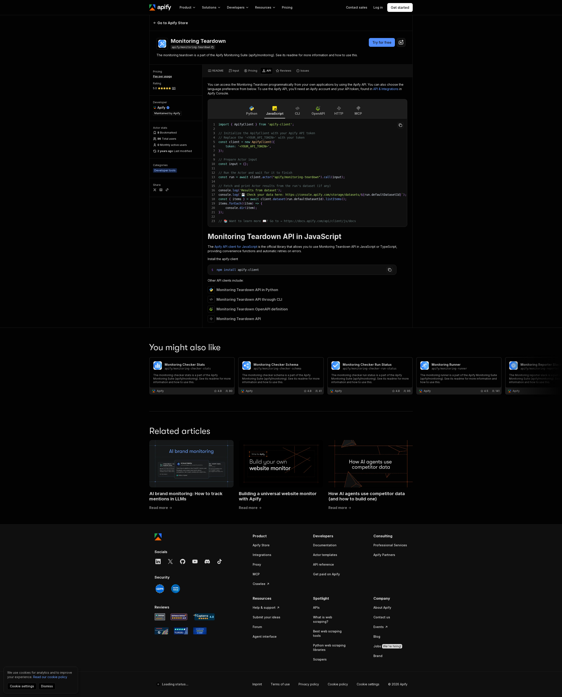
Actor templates (325, 555)
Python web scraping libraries (329, 647)
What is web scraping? (322, 619)
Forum (257, 627)
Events (378, 627)
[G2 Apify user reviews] (162, 630)
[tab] (215, 70)
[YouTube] (194, 561)
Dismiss (47, 686)
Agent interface (265, 636)
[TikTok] (219, 561)
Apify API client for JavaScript (235, 246)
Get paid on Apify (326, 574)
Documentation (325, 545)
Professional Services (390, 545)
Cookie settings (368, 684)
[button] (270, 536)
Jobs (387, 646)
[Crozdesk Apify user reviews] (200, 630)
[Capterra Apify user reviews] (204, 616)
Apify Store (261, 545)
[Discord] (207, 561)
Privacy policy (309, 684)
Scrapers (320, 659)
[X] (170, 561)
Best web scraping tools (327, 633)
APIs (316, 607)
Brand (377, 656)
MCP (256, 574)
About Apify (382, 607)
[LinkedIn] (158, 561)
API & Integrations (385, 89)
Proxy (257, 564)
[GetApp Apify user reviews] (160, 616)
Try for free (381, 42)
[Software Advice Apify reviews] (179, 616)
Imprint (257, 684)
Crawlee (259, 584)
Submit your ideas (266, 617)
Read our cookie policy (50, 677)
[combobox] (401, 42)
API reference (323, 564)
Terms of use (280, 684)
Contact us (381, 617)
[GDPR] (160, 588)
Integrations (262, 555)
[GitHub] (182, 561)
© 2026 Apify (397, 684)
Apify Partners (384, 555)
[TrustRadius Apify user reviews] (181, 630)
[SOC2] (175, 588)
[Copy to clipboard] (400, 125)
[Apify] (160, 7)
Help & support (264, 607)
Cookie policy (338, 684)
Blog (376, 636)
